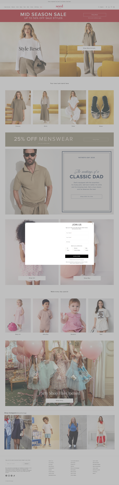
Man (86, 248)
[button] (93, 224)
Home (87, 250)
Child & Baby (77, 250)
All (67, 248)
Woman (75, 248)
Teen (68, 250)
